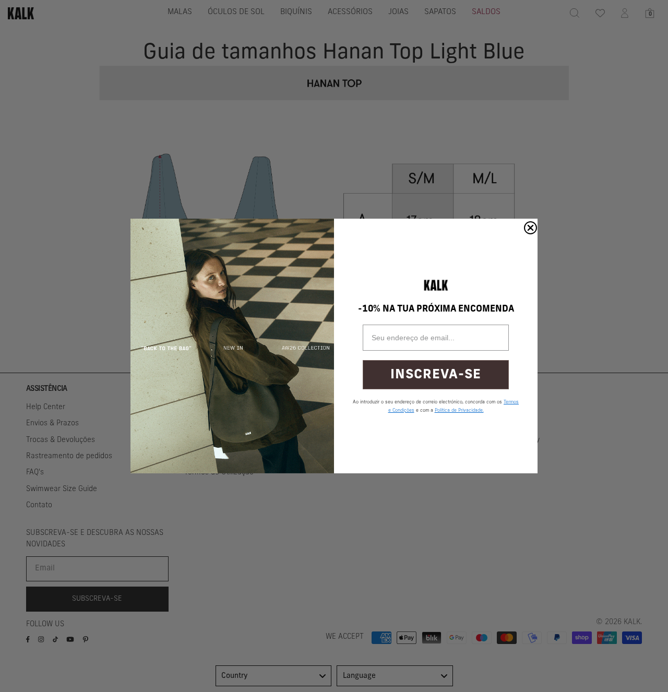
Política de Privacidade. (459, 410)
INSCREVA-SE (435, 374)
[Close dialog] (530, 228)
